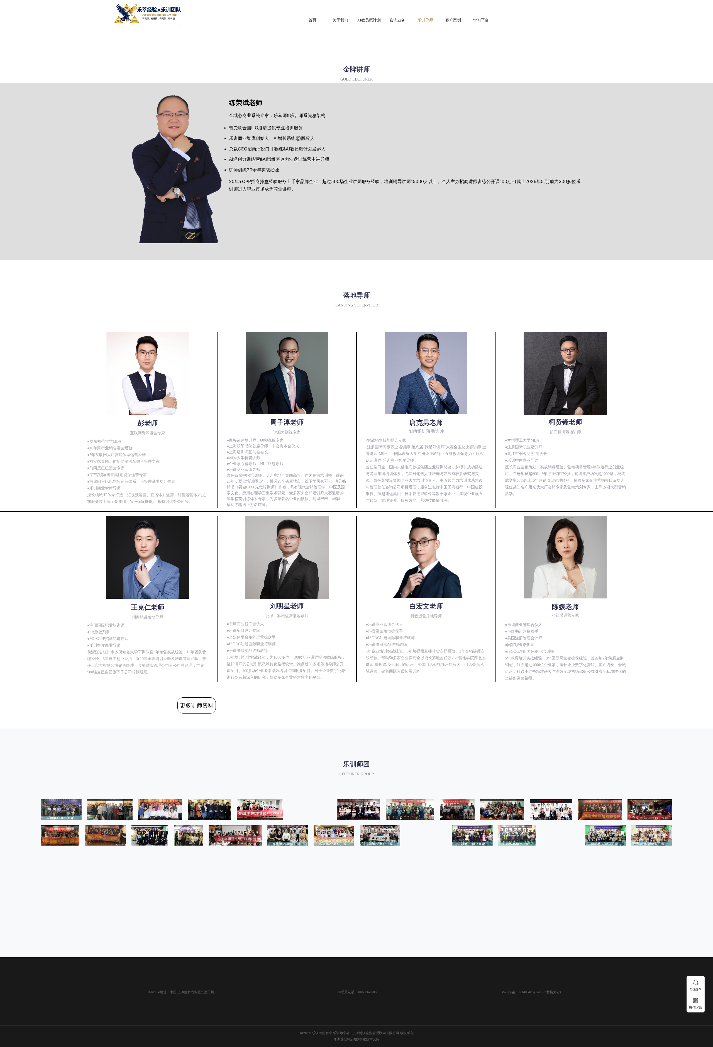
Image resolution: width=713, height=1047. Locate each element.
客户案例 (453, 20)
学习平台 (481, 20)
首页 (312, 20)
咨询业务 (397, 20)
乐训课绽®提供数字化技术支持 (356, 1039)
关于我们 (340, 20)
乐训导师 (425, 20)
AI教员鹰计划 (369, 20)
